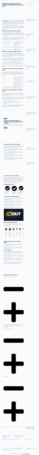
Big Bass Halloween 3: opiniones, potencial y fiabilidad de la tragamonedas (6, 436)
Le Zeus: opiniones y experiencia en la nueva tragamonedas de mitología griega (31, 113)
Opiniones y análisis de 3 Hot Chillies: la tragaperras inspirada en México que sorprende (31, 50)
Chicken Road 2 (32, 1)
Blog (35, 1)
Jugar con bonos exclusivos (25, 453)
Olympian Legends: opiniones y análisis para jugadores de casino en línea (31, 67)
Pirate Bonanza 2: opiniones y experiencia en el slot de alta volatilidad (30, 35)
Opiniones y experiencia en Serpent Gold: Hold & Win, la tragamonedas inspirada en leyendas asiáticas (30, 428)
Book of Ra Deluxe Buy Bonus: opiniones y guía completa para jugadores (30, 163)
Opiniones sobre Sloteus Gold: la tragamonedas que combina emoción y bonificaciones (31, 129)
